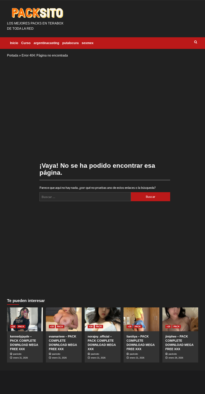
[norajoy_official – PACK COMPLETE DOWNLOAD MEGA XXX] (103, 319)
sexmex (87, 43)
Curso (26, 43)
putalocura (70, 43)
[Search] (195, 42)
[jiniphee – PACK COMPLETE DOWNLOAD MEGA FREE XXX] (180, 319)
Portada (12, 55)
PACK (21, 326)
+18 (13, 326)
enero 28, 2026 (176, 358)
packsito (17, 354)
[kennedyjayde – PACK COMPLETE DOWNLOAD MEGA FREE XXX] (25, 319)
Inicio (14, 43)
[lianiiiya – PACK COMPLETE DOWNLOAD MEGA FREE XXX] (141, 319)
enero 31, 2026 (20, 358)
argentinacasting (46, 43)
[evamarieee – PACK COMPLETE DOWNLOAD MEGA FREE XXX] (64, 319)
